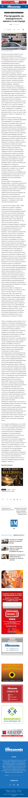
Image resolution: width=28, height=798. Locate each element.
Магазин (3, 549)
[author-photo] (14, 526)
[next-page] (5, 563)
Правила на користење (12, 791)
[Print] (17, 499)
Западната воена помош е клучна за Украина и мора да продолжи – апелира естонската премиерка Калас (20, 511)
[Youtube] (17, 785)
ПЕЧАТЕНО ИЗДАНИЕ (19, 12)
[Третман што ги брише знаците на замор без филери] (5, 541)
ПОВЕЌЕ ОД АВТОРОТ (18, 535)
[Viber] (20, 499)
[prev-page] (2, 563)
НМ (11, 24)
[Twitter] (10, 499)
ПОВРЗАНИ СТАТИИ (6, 535)
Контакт (19, 791)
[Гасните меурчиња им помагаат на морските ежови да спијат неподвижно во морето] (5, 548)
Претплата (19, 790)
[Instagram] (14, 784)
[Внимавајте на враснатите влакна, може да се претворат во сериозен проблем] (5, 556)
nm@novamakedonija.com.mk (16, 775)
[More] (23, 29)
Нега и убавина (5, 543)
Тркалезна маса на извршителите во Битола (7, 509)
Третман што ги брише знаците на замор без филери (16, 541)
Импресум (7, 790)
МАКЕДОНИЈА (7, 12)
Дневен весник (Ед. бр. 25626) (8, 491)
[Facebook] (7, 499)
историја (8, 489)
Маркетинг (13, 790)
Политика (12, 12)
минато (13, 489)
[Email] (14, 499)
